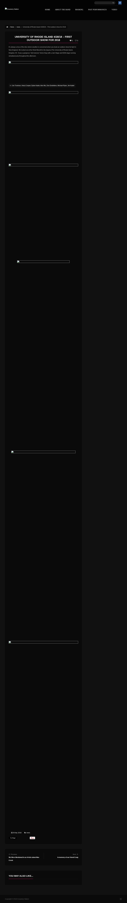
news (28, 833)
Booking (79, 10)
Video (114, 10)
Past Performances (97, 10)
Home (47, 10)
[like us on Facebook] (120, 2)
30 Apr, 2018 (17, 833)
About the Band (62, 10)
